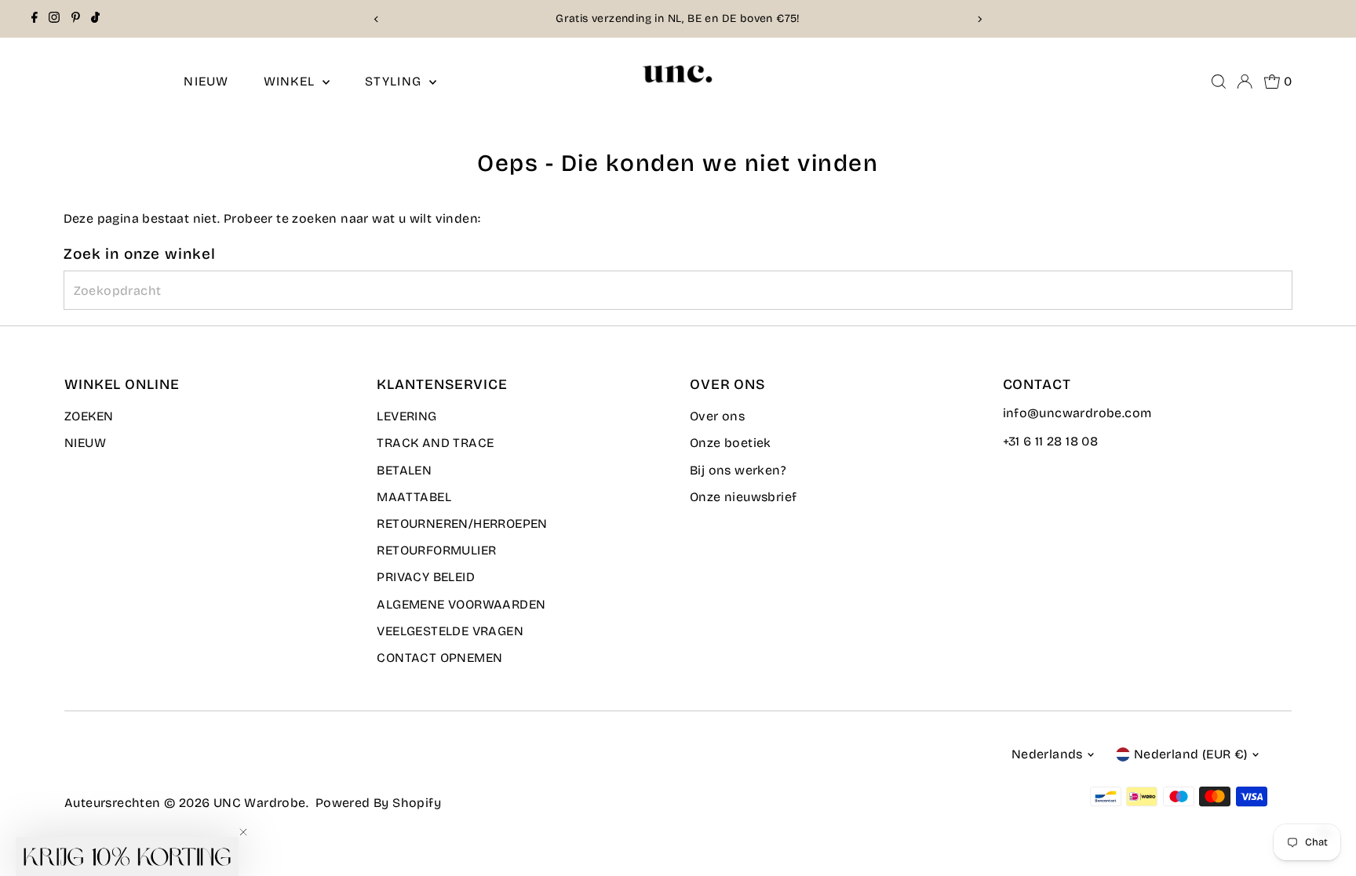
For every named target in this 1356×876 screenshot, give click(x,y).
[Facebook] (34, 19)
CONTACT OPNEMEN (439, 657)
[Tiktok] (95, 19)
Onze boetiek (730, 442)
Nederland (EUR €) (1191, 754)
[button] (127, 856)
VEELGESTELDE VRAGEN (450, 630)
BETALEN (404, 470)
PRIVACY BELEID (426, 576)
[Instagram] (54, 19)
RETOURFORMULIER (436, 550)
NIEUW (206, 81)
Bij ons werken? (738, 470)
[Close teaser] (243, 832)
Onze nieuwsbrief (743, 496)
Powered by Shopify (378, 802)
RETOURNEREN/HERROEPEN (462, 523)
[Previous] (376, 19)
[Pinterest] (75, 19)
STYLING (395, 81)
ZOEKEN (88, 416)
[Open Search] (1219, 82)
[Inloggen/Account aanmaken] (1245, 82)
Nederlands (1047, 754)
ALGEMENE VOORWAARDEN (461, 604)
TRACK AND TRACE (435, 442)
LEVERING (406, 416)
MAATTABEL (414, 496)
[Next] (979, 19)
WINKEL (291, 81)
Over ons (717, 416)
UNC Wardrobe (259, 802)
